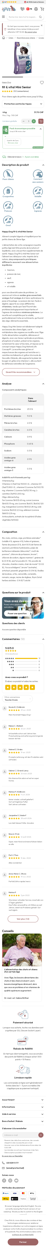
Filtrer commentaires (12, 697)
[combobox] (25, 17)
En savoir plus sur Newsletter (12, 1156)
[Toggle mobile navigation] (3, 17)
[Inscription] (40, 1135)
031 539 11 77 (12, 1163)
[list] (23, 58)
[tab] (23, 104)
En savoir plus (31, 32)
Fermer (23, 1242)
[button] (30, 9)
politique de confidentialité (22, 1234)
